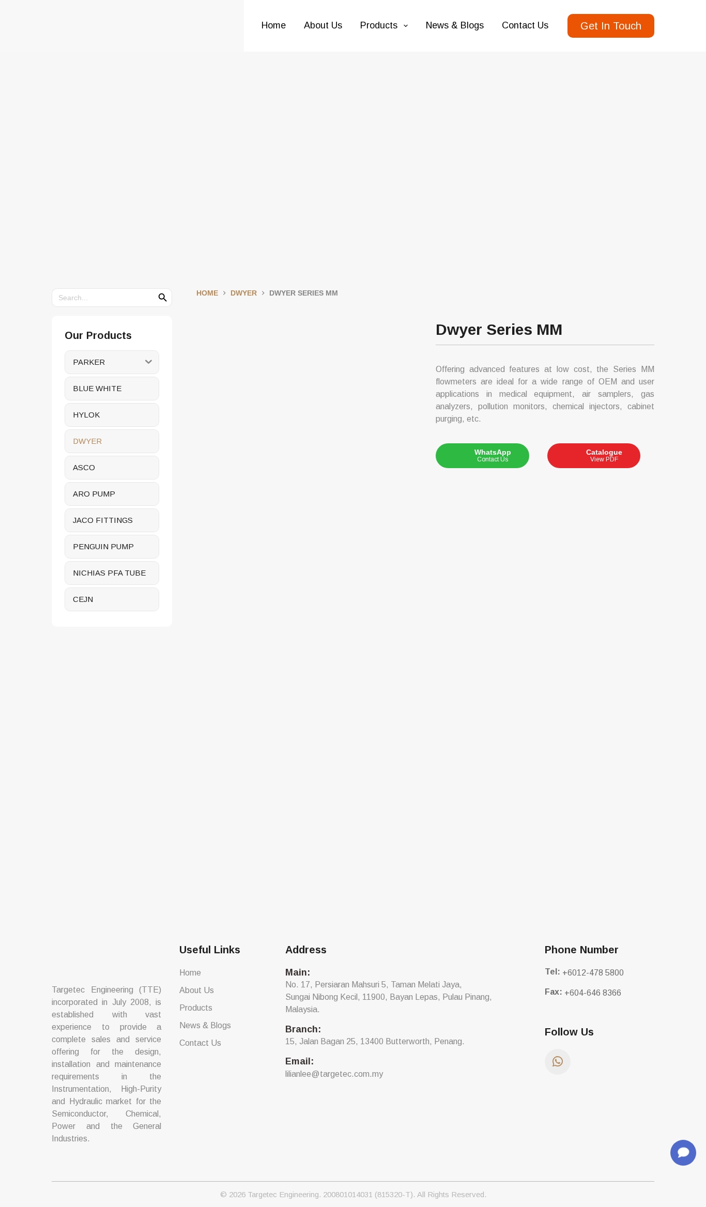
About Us (323, 25)
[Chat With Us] (683, 1153)
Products (378, 25)
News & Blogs (455, 25)
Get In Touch (610, 26)
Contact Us (525, 25)
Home (274, 25)
